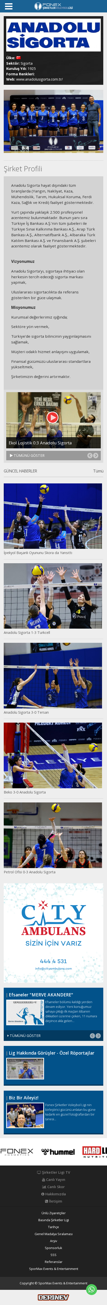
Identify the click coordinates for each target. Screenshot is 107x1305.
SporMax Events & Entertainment (53, 1269)
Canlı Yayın (55, 1179)
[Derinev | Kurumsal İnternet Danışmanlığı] (53, 1297)
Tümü (98, 471)
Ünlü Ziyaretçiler (54, 1213)
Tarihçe (53, 1227)
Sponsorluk (53, 1248)
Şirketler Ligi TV (55, 1172)
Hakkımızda (55, 1194)
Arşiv (53, 1241)
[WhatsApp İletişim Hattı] (91, 1289)
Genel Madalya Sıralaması (54, 1234)
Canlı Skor (55, 1187)
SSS (53, 1255)
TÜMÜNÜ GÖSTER (29, 455)
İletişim (55, 1201)
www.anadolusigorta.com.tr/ (39, 79)
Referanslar (53, 1262)
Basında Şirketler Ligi (53, 1220)
